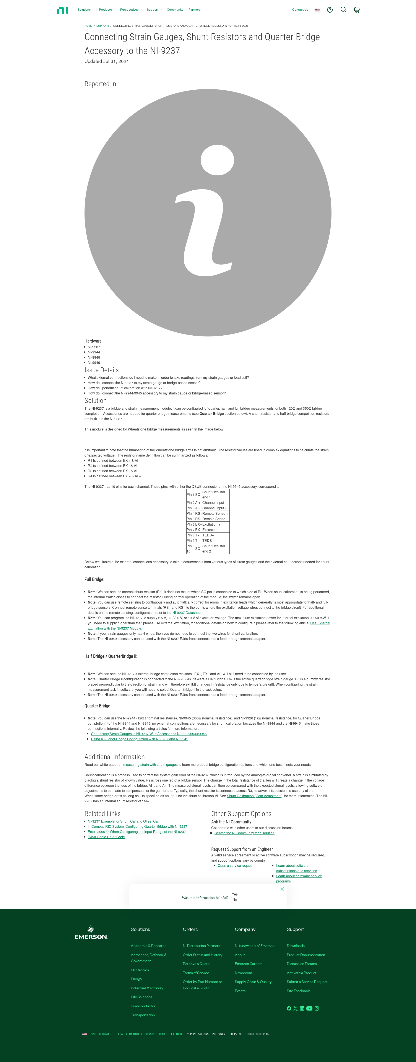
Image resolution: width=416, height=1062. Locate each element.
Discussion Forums (302, 963)
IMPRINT (134, 1034)
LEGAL (120, 1034)
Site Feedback (298, 990)
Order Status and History (203, 954)
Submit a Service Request (307, 981)
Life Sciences (141, 996)
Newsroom (243, 972)
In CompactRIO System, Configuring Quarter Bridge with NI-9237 (137, 826)
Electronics (140, 969)
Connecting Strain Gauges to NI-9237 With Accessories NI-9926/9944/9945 (149, 733)
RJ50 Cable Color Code (106, 836)
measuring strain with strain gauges (150, 764)
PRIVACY (149, 1034)
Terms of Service (196, 972)
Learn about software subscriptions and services (296, 868)
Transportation (143, 1014)
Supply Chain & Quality (253, 981)
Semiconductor (143, 1005)
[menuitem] (85, 10)
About (240, 954)
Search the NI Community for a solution (244, 832)
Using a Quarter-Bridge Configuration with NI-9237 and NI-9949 (139, 738)
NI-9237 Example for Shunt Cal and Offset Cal (123, 821)
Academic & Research (148, 945)
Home (88, 25)
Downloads (296, 945)
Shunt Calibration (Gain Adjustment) (254, 795)
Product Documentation (306, 954)
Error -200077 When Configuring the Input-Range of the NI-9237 (137, 831)
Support (102, 25)
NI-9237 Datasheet (187, 612)
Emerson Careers (248, 963)
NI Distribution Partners (201, 945)
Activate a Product (302, 972)
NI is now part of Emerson (255, 945)
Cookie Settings (170, 1034)
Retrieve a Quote (196, 963)
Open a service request (235, 865)
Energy (136, 978)
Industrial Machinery (147, 987)
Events (240, 990)
